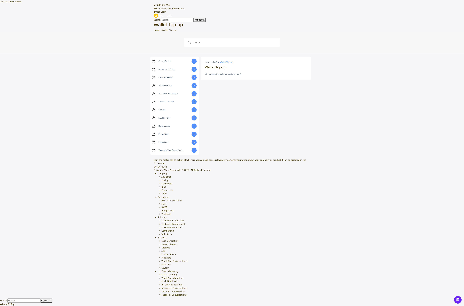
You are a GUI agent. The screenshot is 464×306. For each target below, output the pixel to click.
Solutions (162, 217)
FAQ (215, 62)
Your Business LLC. (173, 170)
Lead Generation (169, 240)
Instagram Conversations (174, 288)
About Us (166, 176)
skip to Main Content (11, 1)
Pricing (165, 180)
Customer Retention (171, 227)
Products (162, 237)
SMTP (164, 203)
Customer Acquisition (172, 220)
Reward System (169, 244)
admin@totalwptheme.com (170, 8)
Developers (163, 197)
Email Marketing (169, 271)
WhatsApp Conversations (174, 261)
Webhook (166, 213)
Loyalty (165, 267)
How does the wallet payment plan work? (224, 74)
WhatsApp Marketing (172, 278)
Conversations (168, 254)
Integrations (167, 210)
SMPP (164, 207)
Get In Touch (160, 166)
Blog (163, 186)
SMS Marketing (169, 274)
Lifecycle (165, 247)
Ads (163, 250)
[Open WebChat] (458, 300)
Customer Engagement (173, 223)
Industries (166, 234)
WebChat (166, 257)
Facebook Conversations (173, 294)
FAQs (164, 193)
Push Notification (170, 281)
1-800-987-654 (162, 5)
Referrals (165, 264)
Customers (167, 183)
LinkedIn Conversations (173, 291)
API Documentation (171, 200)
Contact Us (167, 190)
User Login (160, 11)
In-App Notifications (171, 284)
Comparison (167, 230)
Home (157, 30)
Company (162, 173)
